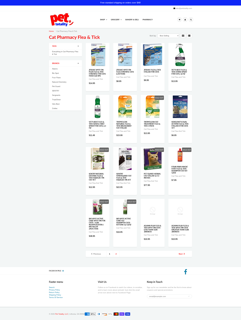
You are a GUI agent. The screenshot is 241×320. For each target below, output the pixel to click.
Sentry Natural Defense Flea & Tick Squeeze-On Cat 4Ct (96, 177)
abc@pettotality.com (184, 8)
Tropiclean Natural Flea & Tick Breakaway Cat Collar (123, 125)
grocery (115, 20)
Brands (55, 63)
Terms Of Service (56, 297)
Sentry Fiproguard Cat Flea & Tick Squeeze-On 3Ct (123, 177)
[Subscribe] (189, 296)
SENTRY (55, 91)
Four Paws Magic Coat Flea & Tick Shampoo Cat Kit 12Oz (179, 170)
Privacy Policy (54, 290)
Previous (97, 254)
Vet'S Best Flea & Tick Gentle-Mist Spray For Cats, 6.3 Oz (97, 125)
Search (52, 287)
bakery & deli (132, 20)
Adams (55, 69)
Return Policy (54, 292)
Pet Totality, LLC (61, 314)
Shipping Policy (55, 295)
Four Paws (56, 78)
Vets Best (55, 104)
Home (51, 31)
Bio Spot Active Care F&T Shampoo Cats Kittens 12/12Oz (123, 222)
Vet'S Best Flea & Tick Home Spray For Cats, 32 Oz (179, 72)
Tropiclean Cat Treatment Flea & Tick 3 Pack (152, 124)
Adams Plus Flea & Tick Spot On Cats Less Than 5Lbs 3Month (152, 229)
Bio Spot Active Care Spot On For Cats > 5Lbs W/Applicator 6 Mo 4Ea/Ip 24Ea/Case (97, 224)
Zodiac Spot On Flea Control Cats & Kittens (125, 72)
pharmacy (148, 20)
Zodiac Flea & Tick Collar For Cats (152, 71)
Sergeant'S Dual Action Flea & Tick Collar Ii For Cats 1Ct (180, 125)
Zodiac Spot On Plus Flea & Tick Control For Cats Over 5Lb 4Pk (97, 73)
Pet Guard (56, 86)
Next (181, 254)
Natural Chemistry (59, 82)
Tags (54, 46)
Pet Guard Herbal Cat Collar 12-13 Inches (152, 176)
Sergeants (56, 95)
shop (102, 20)
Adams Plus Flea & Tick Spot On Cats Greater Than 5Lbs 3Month (180, 229)
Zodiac (54, 108)
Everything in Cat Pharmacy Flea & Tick (65, 53)
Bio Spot (55, 73)
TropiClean (56, 100)
